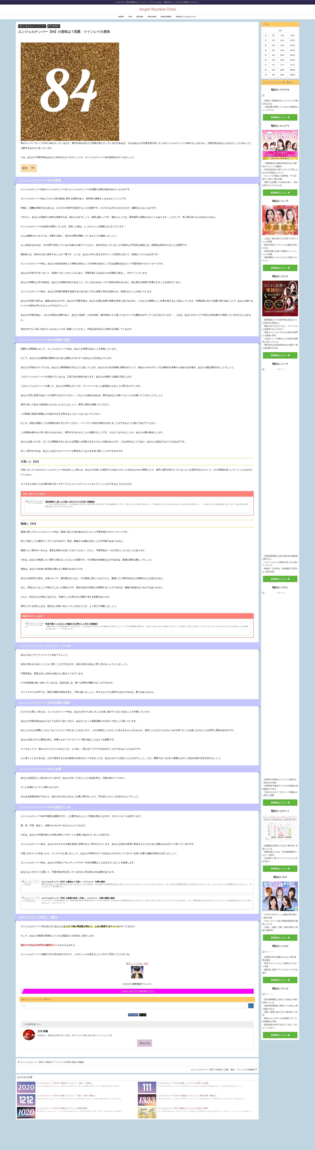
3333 (282, 45)
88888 (292, 70)
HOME (121, 16)
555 (273, 55)
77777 (292, 65)
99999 (292, 75)
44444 (292, 50)
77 (266, 65)
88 (266, 70)
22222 (292, 40)
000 (280, 30)
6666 (282, 60)
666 (273, 60)
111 (273, 35)
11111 (292, 35)
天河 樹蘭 (43, 1031)
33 (266, 45)
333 (273, 45)
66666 (292, 60)
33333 (292, 45)
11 (266, 35)
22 (266, 40)
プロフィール (144, 1043)
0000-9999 (152, 16)
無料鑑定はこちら (279, 117)
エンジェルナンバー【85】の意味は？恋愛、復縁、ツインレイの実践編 (222, 1069)
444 (273, 50)
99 (266, 75)
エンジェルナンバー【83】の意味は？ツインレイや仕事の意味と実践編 (52, 1062)
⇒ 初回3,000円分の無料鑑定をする (137, 991)
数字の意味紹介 (53, 26)
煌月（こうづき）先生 (137, 963)
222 (273, 40)
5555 (282, 55)
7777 (282, 65)
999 (273, 75)
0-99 (130, 16)
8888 (282, 70)
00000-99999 (166, 16)
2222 (282, 40)
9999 (282, 75)
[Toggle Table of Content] (31, 168)
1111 (282, 35)
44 (266, 50)
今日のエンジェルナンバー (186, 16)
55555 (292, 55)
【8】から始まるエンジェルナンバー (32, 26)
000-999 (139, 16)
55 (266, 55)
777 (273, 65)
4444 (282, 50)
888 (273, 70)
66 (266, 60)
